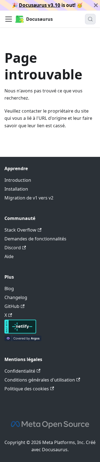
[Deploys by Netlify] (20, 332)
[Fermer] (96, 5)
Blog (9, 288)
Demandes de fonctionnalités (35, 239)
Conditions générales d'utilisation (39, 380)
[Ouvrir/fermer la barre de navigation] (8, 19)
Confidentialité (19, 371)
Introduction (17, 180)
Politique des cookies (26, 389)
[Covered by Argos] (22, 339)
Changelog (15, 297)
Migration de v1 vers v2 (28, 198)
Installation (16, 189)
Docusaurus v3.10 (39, 5)
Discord (12, 248)
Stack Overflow (20, 230)
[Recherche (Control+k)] (90, 19)
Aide (9, 256)
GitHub (11, 306)
